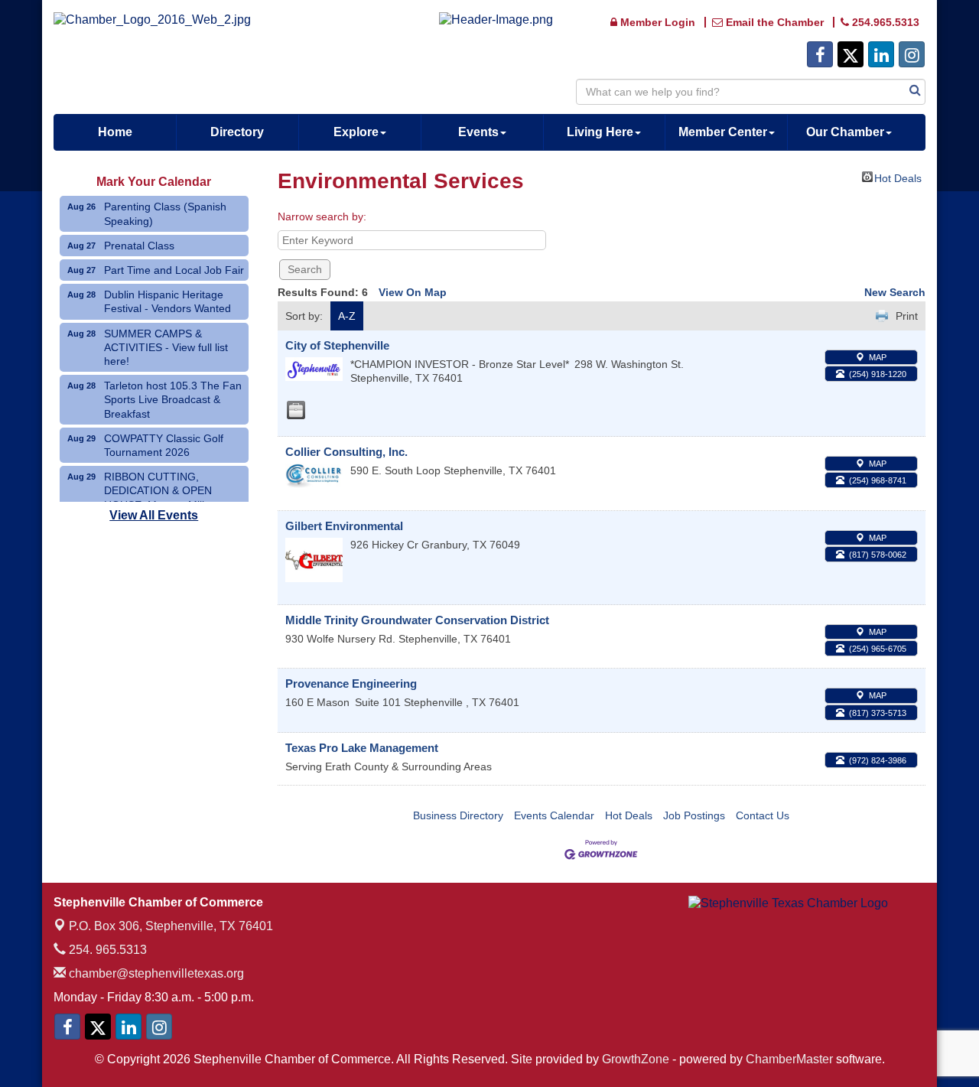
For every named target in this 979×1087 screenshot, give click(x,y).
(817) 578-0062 (877, 554)
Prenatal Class (139, 245)
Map (877, 357)
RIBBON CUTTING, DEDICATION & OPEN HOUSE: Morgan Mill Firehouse (158, 497)
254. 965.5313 (106, 949)
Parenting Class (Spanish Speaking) (165, 213)
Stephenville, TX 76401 (171, 925)
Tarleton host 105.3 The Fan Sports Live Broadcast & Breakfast (173, 399)
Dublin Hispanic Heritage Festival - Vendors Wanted (167, 301)
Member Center (722, 131)
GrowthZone (635, 1059)
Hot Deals (898, 177)
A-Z (347, 316)
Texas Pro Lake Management (361, 747)
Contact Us (762, 815)
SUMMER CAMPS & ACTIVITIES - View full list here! (166, 347)
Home (115, 131)
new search (894, 292)
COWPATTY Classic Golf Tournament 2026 (163, 445)
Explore (356, 131)
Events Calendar (554, 815)
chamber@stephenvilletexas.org (155, 973)
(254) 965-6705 (877, 648)
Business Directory (458, 815)
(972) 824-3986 (877, 760)
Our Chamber (845, 131)
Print (907, 316)
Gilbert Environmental (344, 525)
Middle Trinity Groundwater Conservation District (417, 619)
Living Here (600, 131)
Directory (237, 131)
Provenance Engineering (351, 683)
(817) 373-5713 (877, 713)
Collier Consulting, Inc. (346, 451)
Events (478, 131)
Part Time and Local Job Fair (174, 270)
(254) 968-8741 (877, 480)
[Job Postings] (296, 410)
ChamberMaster (789, 1059)
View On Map (413, 292)
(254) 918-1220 (877, 374)
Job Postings (694, 815)
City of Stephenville (337, 345)
